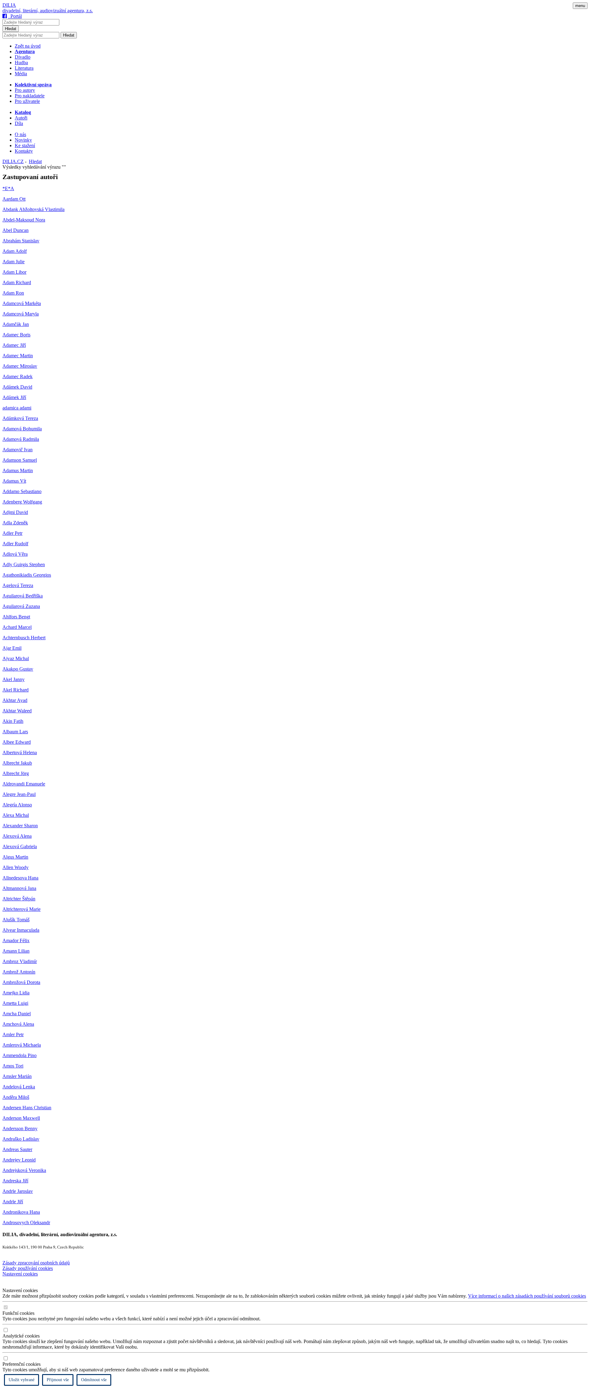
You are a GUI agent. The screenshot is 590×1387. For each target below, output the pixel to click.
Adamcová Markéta (21, 303)
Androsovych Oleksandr (26, 1222)
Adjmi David (15, 512)
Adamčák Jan (15, 324)
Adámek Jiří (14, 397)
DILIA (9, 5)
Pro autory (25, 90)
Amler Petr (13, 1034)
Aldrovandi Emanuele (23, 783)
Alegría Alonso (17, 804)
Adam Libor (14, 272)
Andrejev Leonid (19, 1159)
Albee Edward (16, 742)
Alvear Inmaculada (20, 930)
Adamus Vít (14, 481)
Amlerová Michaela (21, 1045)
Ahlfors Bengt (16, 616)
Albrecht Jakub (17, 763)
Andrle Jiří (12, 1201)
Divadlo (22, 57)
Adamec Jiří (14, 345)
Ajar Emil (12, 648)
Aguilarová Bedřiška (22, 595)
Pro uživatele (27, 101)
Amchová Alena (18, 1024)
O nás (20, 134)
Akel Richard (15, 689)
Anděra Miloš (15, 1097)
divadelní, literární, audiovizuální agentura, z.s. (47, 10)
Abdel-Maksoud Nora (23, 219)
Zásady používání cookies (27, 1268)
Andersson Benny (19, 1128)
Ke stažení (25, 145)
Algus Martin (15, 857)
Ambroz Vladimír (19, 961)
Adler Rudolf (15, 543)
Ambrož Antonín (18, 971)
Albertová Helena (19, 752)
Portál (15, 16)
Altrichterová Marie (21, 909)
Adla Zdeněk (15, 522)
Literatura (24, 68)
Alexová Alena (17, 836)
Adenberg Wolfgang (22, 501)
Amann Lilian (16, 951)
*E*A (8, 188)
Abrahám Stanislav (20, 240)
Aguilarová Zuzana (21, 606)
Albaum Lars (15, 731)
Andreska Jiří (15, 1180)
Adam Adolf (14, 251)
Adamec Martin (17, 355)
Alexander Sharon (20, 825)
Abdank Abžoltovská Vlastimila (33, 209)
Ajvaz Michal (15, 658)
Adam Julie (13, 261)
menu (580, 5)
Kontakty (24, 151)
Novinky (23, 140)
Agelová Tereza (17, 585)
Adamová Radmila (20, 439)
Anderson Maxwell (21, 1118)
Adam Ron (13, 293)
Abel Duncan (15, 230)
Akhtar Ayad (14, 700)
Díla (19, 123)
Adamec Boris (16, 334)
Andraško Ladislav (20, 1139)
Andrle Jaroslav (17, 1191)
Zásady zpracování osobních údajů (36, 1262)
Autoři (21, 117)
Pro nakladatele (30, 95)
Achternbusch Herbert (23, 637)
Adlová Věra (15, 554)
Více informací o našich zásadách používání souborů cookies (527, 1296)
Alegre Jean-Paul (19, 794)
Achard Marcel (17, 627)
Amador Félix (16, 940)
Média (21, 73)
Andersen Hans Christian (26, 1107)
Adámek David (17, 387)
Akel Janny (13, 679)
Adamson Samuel (19, 460)
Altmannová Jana (19, 888)
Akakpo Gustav (17, 669)
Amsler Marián (17, 1076)
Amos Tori (12, 1065)
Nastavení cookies (20, 1273)
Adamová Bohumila (22, 428)
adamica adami (16, 407)
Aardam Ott (14, 199)
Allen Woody (15, 867)
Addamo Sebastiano (21, 491)
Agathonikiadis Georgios (26, 575)
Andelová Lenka (18, 1086)
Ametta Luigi (15, 1003)
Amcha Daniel (16, 1013)
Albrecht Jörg (15, 773)
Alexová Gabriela (19, 846)
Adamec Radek (17, 376)
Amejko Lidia (16, 992)
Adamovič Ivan (17, 449)
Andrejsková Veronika (24, 1170)
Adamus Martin (17, 470)
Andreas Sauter (17, 1149)
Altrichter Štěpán (18, 898)
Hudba (21, 62)
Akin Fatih (12, 721)
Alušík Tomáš (16, 919)
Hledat (10, 28)
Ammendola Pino (19, 1055)
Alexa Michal (15, 815)
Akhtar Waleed (17, 710)
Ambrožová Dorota (21, 982)
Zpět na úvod (28, 46)
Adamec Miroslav (19, 366)
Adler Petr (12, 533)
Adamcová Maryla (20, 313)
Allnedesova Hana (20, 877)
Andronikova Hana (21, 1212)
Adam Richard (16, 282)
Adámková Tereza (20, 418)
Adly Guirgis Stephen (23, 564)
